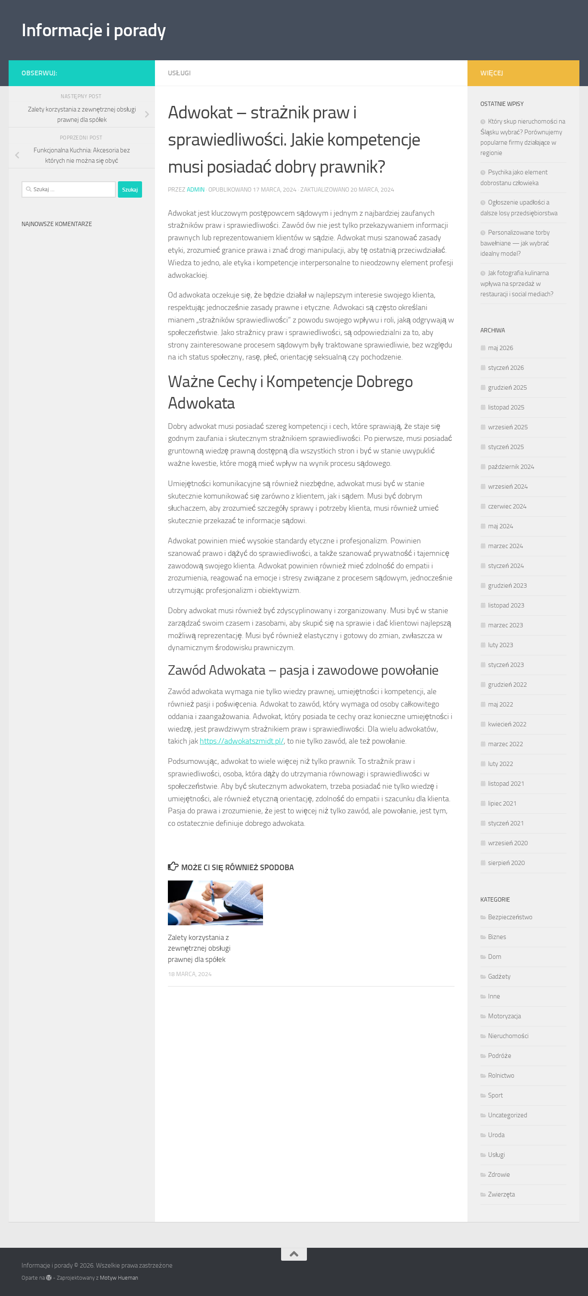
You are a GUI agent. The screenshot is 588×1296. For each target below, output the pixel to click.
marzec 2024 (505, 546)
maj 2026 (500, 348)
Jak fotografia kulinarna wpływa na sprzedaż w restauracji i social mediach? (517, 283)
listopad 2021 (506, 784)
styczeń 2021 (506, 823)
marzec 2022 (505, 744)
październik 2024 (511, 467)
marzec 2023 (505, 625)
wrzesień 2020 (508, 843)
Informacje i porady (94, 30)
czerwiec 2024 (507, 506)
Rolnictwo (501, 1075)
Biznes (497, 937)
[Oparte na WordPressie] (49, 1277)
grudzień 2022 (507, 684)
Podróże (499, 1056)
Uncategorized (507, 1115)
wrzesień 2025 (508, 427)
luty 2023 (500, 645)
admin (195, 189)
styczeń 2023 (506, 665)
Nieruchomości (508, 1036)
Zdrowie (499, 1174)
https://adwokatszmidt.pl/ (242, 741)
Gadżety (499, 976)
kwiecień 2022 (507, 724)
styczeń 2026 (506, 368)
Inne (494, 996)
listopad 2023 (506, 605)
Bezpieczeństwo (510, 917)
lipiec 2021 (502, 803)
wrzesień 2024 (508, 486)
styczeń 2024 (506, 566)
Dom (494, 957)
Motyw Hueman (119, 1277)
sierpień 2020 (506, 863)
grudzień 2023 (507, 585)
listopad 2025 (506, 407)
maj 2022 (500, 704)
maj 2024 (500, 526)
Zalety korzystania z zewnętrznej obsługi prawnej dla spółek (199, 948)
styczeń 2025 (506, 447)
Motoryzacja (504, 1016)
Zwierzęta (501, 1194)
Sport (495, 1095)
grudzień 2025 (507, 387)
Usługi (179, 73)
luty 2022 (500, 764)
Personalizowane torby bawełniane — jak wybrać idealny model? (515, 243)
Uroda (496, 1135)
